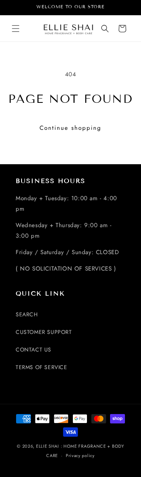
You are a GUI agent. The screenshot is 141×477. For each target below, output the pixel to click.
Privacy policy (80, 455)
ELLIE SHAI (47, 446)
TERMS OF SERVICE (41, 367)
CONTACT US (33, 349)
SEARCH (27, 314)
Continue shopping (70, 128)
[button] (15, 28)
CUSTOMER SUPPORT (44, 332)
